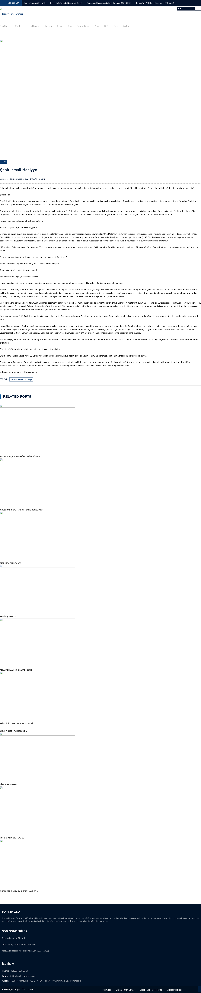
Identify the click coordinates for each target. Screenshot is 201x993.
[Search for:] (186, 8)
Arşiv (97, 26)
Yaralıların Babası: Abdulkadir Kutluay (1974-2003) (109, 3)
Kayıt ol (126, 26)
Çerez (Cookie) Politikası (151, 989)
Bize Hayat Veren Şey (10, 563)
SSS (106, 26)
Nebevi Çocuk (83, 26)
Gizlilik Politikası (174, 989)
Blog (70, 26)
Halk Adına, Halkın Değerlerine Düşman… (21, 456)
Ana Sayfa (5, 26)
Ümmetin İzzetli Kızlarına (13, 731)
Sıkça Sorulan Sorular (125, 989)
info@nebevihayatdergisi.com (22, 976)
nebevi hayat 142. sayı (21, 379)
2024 (3, 162)
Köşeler (18, 26)
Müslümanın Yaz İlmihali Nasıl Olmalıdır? (21, 509)
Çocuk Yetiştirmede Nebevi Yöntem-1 (66, 3)
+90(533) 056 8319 (18, 971)
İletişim (48, 26)
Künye (59, 26)
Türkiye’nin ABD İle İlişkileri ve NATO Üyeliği (155, 3)
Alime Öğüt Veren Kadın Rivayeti (16, 723)
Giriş (115, 26)
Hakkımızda (35, 26)
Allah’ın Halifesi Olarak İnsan (16, 670)
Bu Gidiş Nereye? (8, 616)
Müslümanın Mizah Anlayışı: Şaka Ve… (19, 891)
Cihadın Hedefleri (9, 784)
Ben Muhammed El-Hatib (35, 3)
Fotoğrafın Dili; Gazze (12, 837)
